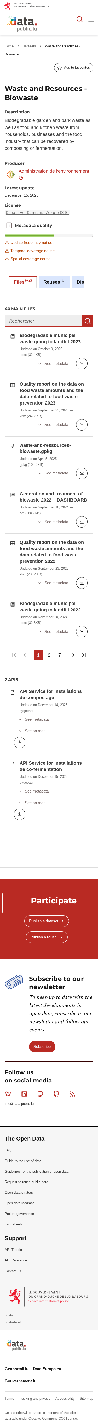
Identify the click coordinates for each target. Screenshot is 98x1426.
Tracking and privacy (35, 1399)
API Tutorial (14, 1250)
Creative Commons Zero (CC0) (37, 212)
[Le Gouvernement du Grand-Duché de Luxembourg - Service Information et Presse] (48, 1296)
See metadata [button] (56, 363)
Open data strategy (19, 1192)
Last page (84, 655)
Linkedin (24, 1094)
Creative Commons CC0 (46, 1418)
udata (9, 1315)
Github (56, 1094)
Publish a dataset (43, 921)
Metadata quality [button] (9, 225)
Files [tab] (22, 281)
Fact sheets (14, 1224)
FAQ (8, 1150)
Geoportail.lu (16, 1369)
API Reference (16, 1260)
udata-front (13, 1322)
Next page (73, 655)
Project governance (19, 1214)
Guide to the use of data (23, 1161)
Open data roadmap (19, 1203)
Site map (86, 1399)
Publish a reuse (43, 937)
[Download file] (82, 363)
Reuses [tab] (53, 281)
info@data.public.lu (19, 1104)
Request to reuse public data (26, 1182)
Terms (10, 1399)
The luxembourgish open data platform (66, 24)
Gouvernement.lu (20, 1381)
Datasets (29, 46)
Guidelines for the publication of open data (36, 1171)
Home (10, 46)
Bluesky (8, 1094)
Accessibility (65, 1399)
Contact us (13, 1271)
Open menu (91, 19)
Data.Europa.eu (47, 1369)
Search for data (79, 19)
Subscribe (42, 1046)
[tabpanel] (49, 577)
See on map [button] (35, 731)
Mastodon (40, 1094)
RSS (72, 1094)
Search (87, 321)
